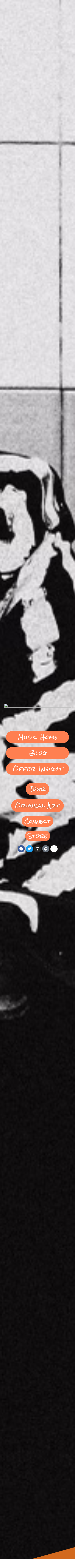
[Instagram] (37, 848)
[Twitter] (29, 848)
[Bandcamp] (45, 848)
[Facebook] (21, 848)
